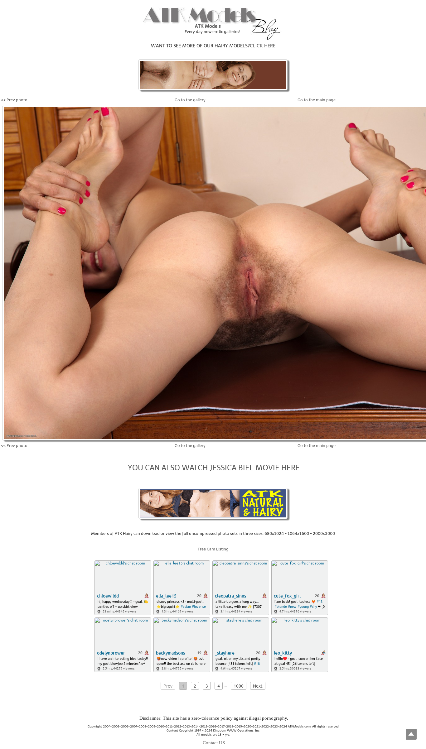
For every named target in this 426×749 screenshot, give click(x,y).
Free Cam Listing (213, 549)
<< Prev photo (14, 100)
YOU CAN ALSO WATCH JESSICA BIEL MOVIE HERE (214, 467)
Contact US (214, 742)
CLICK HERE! (263, 46)
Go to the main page (317, 100)
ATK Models (208, 26)
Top (411, 734)
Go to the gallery (190, 100)
